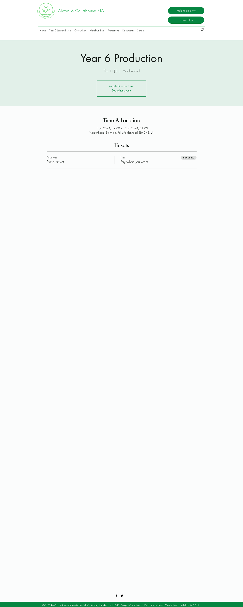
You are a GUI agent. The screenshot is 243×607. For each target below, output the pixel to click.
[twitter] (122, 595)
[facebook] (116, 595)
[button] (202, 29)
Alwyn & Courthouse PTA (82, 10)
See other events (121, 90)
